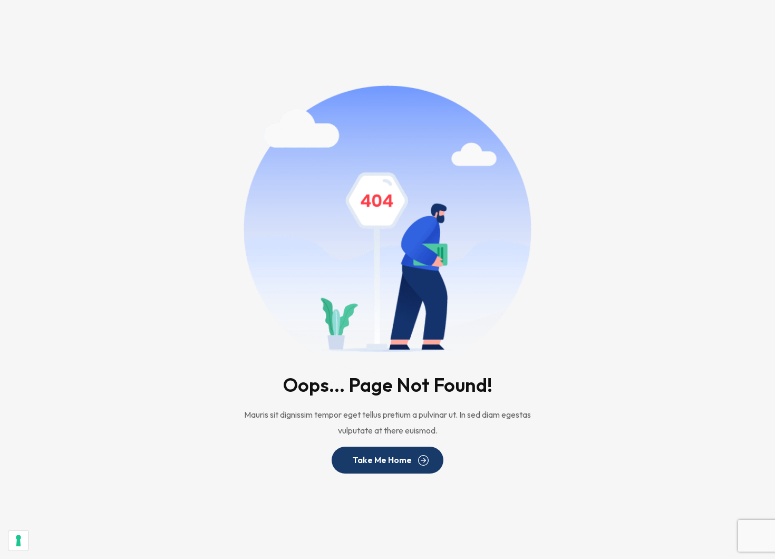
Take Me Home (382, 460)
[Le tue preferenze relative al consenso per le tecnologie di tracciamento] (18, 541)
